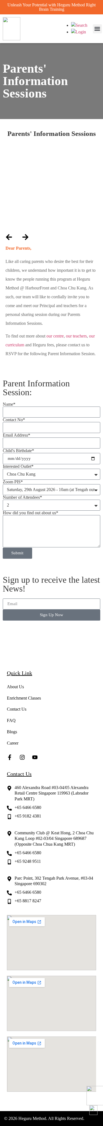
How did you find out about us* (30, 513)
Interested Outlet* (18, 466)
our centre (55, 336)
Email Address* (16, 435)
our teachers (76, 336)
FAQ (11, 720)
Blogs (12, 731)
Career (12, 743)
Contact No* (14, 420)
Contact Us (16, 709)
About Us (15, 686)
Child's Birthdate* (18, 451)
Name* (9, 404)
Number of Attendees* (22, 497)
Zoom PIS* (13, 482)
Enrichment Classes (24, 698)
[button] (97, 28)
